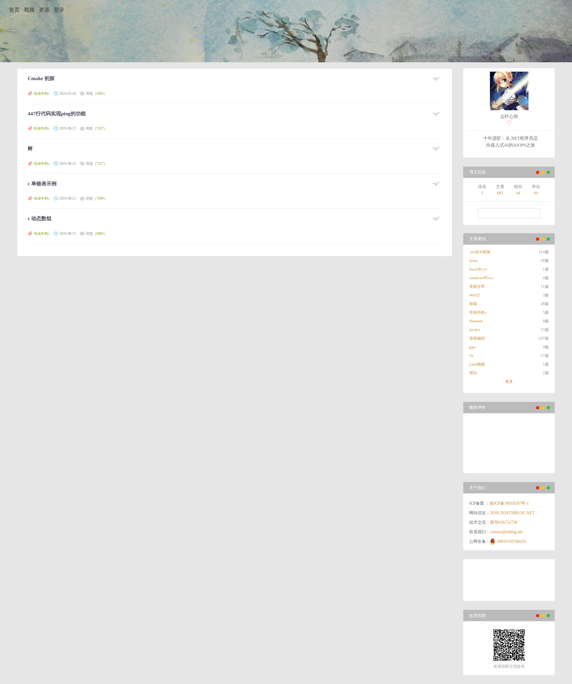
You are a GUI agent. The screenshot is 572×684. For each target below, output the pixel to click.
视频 (29, 10)
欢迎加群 (477, 615)
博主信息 (477, 172)
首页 (14, 10)
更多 (509, 381)
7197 (100, 128)
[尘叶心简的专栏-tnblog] (509, 91)
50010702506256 (511, 541)
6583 (100, 93)
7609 (100, 198)
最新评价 (477, 407)
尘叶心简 (509, 116)
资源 (44, 10)
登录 (59, 10)
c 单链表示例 (42, 183)
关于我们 (477, 488)
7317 (100, 163)
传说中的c (41, 93)
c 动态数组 (40, 218)
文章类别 (477, 239)
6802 (100, 233)
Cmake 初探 (41, 78)
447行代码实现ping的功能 (57, 113)
